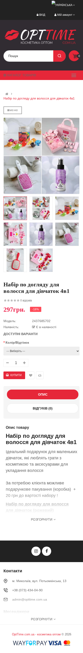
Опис (42, 394)
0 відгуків (26, 300)
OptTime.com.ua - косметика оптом (36, 634)
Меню (14, 110)
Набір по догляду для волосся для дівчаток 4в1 (39, 98)
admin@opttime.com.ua (29, 599)
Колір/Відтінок (17, 342)
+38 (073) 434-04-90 (27, 590)
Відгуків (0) (43, 408)
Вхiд (42, 14)
